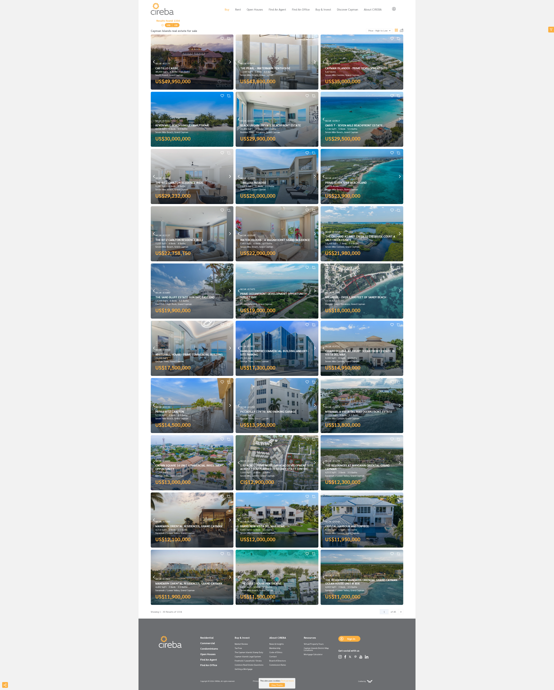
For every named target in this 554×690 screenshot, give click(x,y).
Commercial (207, 643)
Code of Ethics (275, 652)
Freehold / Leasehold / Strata (248, 661)
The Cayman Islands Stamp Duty (249, 652)
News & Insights (276, 644)
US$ (168, 25)
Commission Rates (277, 665)
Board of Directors (277, 661)
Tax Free (238, 648)
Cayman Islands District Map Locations (316, 649)
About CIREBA (373, 9)
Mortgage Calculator (313, 654)
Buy (227, 9)
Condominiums (209, 648)
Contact (273, 656)
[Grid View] (396, 29)
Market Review (241, 644)
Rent (238, 9)
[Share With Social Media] (5, 685)
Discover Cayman (347, 9)
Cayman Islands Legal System (248, 656)
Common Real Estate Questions (249, 665)
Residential (207, 637)
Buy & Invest (323, 9)
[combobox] (379, 31)
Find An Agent (277, 9)
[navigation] (154, 62)
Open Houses (255, 9)
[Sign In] (394, 9)
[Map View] (401, 29)
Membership (274, 648)
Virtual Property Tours (314, 644)
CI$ (175, 25)
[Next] (400, 611)
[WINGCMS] (370, 681)
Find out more (287, 680)
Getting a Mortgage (243, 669)
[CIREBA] (170, 642)
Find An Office (301, 9)
